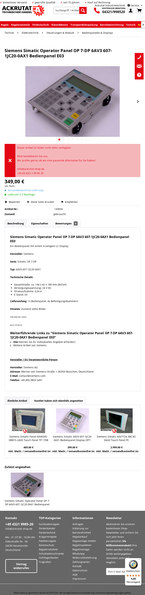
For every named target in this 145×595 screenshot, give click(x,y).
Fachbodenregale (49, 524)
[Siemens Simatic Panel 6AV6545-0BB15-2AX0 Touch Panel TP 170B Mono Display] (28, 420)
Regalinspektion (81, 545)
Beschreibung (15, 223)
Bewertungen (65, 223)
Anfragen (77, 524)
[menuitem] (70, 10)
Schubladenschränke (51, 553)
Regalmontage (80, 549)
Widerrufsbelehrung (84, 557)
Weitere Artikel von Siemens (30, 345)
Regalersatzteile (48, 549)
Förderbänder (47, 528)
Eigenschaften (39, 223)
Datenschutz (79, 570)
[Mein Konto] (130, 10)
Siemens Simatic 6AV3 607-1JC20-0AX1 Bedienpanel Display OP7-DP (72, 438)
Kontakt (77, 566)
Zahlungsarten (81, 562)
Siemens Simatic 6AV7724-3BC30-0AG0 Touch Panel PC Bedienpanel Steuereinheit (116, 438)
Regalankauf (79, 536)
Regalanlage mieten (84, 541)
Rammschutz (46, 545)
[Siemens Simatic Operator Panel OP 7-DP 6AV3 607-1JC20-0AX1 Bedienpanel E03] (27, 485)
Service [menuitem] (135, 5)
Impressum (79, 578)
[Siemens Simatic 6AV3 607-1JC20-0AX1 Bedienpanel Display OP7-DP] (72, 420)
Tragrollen (45, 562)
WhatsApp (78, 553)
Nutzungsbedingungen (112, 592)
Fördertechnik (47, 532)
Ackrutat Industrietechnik (110, 5)
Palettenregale (47, 541)
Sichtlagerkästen (49, 557)
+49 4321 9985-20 (19, 524)
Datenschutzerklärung (82, 592)
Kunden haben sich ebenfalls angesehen (58, 400)
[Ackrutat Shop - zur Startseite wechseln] (24, 11)
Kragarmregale (48, 536)
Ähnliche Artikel (17, 400)
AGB (74, 574)
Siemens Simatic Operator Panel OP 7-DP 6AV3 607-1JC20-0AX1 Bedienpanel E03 (27, 502)
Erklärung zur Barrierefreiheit (81, 530)
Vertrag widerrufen (21, 566)
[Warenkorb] (139, 10)
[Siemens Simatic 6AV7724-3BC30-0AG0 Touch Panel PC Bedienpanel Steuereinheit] (116, 420)
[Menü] (139, 560)
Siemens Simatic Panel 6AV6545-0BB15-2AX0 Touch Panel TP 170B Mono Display (28, 438)
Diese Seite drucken (42, 202)
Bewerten (14, 202)
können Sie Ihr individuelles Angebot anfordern (44, 342)
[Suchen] (83, 10)
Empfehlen (71, 202)
